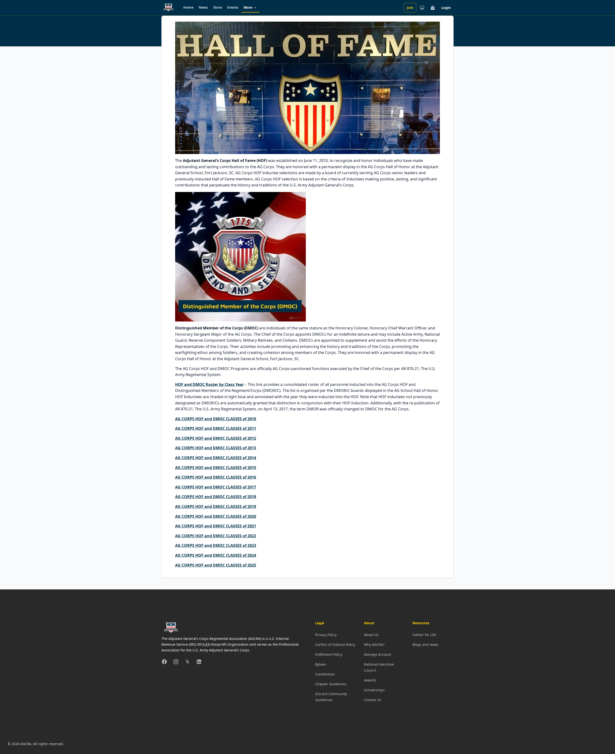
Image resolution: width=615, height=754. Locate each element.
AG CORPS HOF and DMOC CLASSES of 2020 (215, 516)
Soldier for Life (424, 634)
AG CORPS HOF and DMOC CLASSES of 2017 (215, 487)
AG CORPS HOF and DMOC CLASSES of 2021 (215, 526)
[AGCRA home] (168, 7)
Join (410, 7)
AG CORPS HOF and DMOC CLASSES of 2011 (215, 428)
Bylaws (320, 664)
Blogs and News (425, 644)
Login (446, 7)
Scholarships (374, 690)
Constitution (325, 674)
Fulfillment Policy (328, 654)
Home (188, 7)
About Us (371, 634)
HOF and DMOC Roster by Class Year (209, 384)
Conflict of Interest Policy (335, 644)
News (203, 7)
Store (217, 7)
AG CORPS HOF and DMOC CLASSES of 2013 (215, 448)
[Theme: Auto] (422, 7)
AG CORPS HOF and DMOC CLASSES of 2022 (215, 535)
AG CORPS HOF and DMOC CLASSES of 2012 (215, 438)
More (248, 7)
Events (232, 7)
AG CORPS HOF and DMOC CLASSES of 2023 (215, 545)
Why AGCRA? (374, 644)
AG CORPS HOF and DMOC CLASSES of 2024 (215, 555)
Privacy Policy (326, 634)
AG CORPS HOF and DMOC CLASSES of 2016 (215, 477)
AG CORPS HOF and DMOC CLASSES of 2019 (215, 506)
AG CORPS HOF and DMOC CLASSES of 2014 (215, 457)
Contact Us (372, 700)
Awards (370, 680)
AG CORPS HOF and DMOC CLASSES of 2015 (215, 467)
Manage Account (377, 654)
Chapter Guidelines (330, 684)
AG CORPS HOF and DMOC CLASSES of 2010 (215, 418)
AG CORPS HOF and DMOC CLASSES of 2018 (215, 496)
